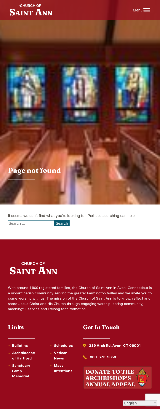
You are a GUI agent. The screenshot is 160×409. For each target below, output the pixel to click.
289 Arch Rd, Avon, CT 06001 (115, 345)
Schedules (63, 345)
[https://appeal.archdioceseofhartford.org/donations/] (117, 378)
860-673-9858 (103, 357)
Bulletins (20, 345)
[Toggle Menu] (146, 10)
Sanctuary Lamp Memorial (21, 370)
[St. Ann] (30, 10)
